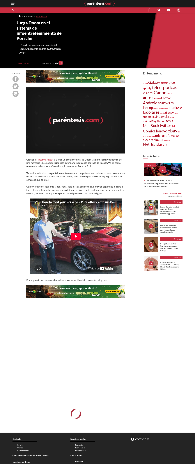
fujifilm (155, 108)
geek (166, 108)
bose (179, 108)
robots (147, 116)
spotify (147, 88)
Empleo (20, 445)
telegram (161, 144)
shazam (170, 117)
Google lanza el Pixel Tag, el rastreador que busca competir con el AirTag (169, 247)
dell (173, 126)
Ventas (20, 448)
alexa (145, 83)
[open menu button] (13, 3)
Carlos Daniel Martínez (172, 193)
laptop (148, 107)
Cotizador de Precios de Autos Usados (30, 455)
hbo (154, 117)
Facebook (79, 461)
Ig (144, 112)
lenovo (161, 131)
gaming (174, 135)
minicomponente (149, 136)
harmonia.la (80, 448)
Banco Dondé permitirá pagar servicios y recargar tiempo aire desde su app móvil (169, 210)
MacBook (151, 125)
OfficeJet (169, 94)
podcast (171, 87)
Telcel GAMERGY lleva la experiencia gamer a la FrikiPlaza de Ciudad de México (161, 183)
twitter (165, 125)
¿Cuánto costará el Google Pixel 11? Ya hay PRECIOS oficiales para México (169, 265)
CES (179, 132)
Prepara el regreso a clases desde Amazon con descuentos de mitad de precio (168, 228)
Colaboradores (23, 451)
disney (169, 112)
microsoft (162, 135)
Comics (149, 130)
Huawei (161, 117)
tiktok (166, 98)
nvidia (147, 121)
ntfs (159, 140)
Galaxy (154, 82)
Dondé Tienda (81, 451)
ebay (172, 130)
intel (172, 107)
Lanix (162, 113)
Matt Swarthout (44, 159)
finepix (176, 113)
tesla (169, 121)
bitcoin (164, 82)
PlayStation (158, 121)
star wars (166, 102)
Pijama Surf (79, 445)
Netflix (149, 144)
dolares (153, 112)
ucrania (161, 108)
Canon (160, 92)
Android (150, 102)
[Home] (19, 16)
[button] (14, 10)
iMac (168, 140)
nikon (163, 140)
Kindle (157, 98)
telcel (157, 87)
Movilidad (41, 16)
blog (172, 82)
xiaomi (148, 93)
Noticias (28, 16)
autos (148, 97)
